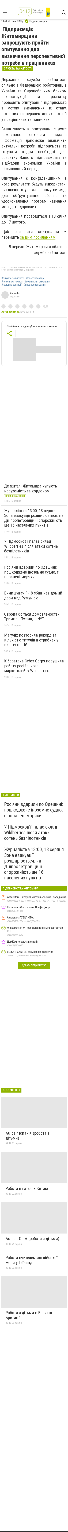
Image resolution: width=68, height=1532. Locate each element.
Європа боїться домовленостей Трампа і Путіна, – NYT (32, 617)
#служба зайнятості (12, 278)
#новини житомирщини (37, 281)
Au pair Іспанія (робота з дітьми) (27, 1136)
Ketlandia (15, 293)
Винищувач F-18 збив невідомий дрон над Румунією (33, 595)
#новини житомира (11, 281)
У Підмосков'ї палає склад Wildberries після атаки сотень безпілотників (31, 546)
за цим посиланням (37, 237)
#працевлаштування (35, 284)
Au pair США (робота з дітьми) (32, 1238)
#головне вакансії (11, 284)
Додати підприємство (34, 965)
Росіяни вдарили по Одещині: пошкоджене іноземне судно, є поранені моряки (31, 572)
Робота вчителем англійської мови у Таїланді (31, 1260)
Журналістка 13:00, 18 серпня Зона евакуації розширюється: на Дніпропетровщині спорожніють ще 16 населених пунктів (33, 518)
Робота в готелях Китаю (27, 1188)
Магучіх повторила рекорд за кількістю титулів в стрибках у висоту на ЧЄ (31, 640)
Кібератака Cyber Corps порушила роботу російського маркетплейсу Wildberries (34, 666)
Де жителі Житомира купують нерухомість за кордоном (30, 488)
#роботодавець (35, 278)
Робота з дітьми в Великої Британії (29, 1315)
